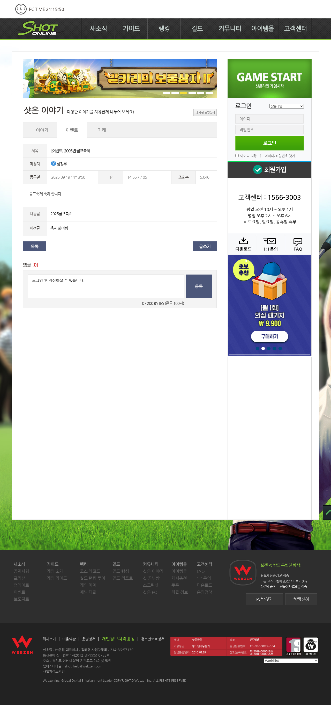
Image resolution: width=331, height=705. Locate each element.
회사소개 (49, 639)
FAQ (297, 244)
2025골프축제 (61, 213)
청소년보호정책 (152, 639)
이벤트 (19, 592)
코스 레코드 (90, 571)
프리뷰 (19, 578)
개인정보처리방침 (118, 638)
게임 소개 (55, 571)
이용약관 (69, 639)
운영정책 (204, 592)
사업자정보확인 (54, 671)
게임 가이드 (57, 578)
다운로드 (241, 244)
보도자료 (21, 599)
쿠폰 (175, 585)
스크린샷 (151, 585)
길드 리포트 (122, 578)
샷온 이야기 (153, 571)
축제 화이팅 (59, 228)
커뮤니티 (230, 28)
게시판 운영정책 (205, 112)
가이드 (131, 28)
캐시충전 (179, 578)
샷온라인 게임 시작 (270, 78)
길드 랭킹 (120, 571)
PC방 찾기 (264, 599)
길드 (197, 28)
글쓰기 (205, 246)
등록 (199, 286)
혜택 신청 (301, 599)
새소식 (98, 28)
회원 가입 (269, 169)
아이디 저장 (248, 156)
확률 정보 (179, 592)
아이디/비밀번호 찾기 (280, 156)
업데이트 (21, 585)
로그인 (269, 143)
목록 (35, 246)
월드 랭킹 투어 (92, 578)
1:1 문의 (269, 244)
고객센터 (295, 28)
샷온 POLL (152, 592)
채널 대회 (88, 592)
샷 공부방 (151, 578)
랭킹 (164, 28)
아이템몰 (262, 28)
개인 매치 (88, 585)
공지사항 (21, 571)
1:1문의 (204, 578)
